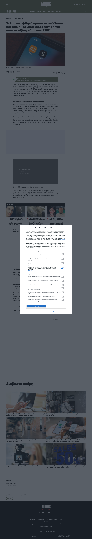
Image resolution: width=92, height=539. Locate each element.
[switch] (62, 254)
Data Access (46, 311)
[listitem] (46, 251)
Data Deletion (38, 311)
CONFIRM (36, 306)
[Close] (69, 228)
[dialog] (46, 269)
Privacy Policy (54, 311)
